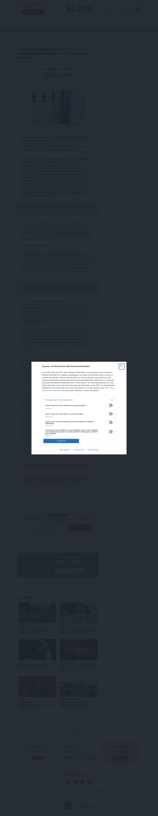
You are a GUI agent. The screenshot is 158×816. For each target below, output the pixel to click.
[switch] (109, 405)
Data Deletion (65, 450)
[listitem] (79, 400)
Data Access (79, 450)
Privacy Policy (93, 450)
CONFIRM (61, 441)
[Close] (121, 366)
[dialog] (79, 408)
